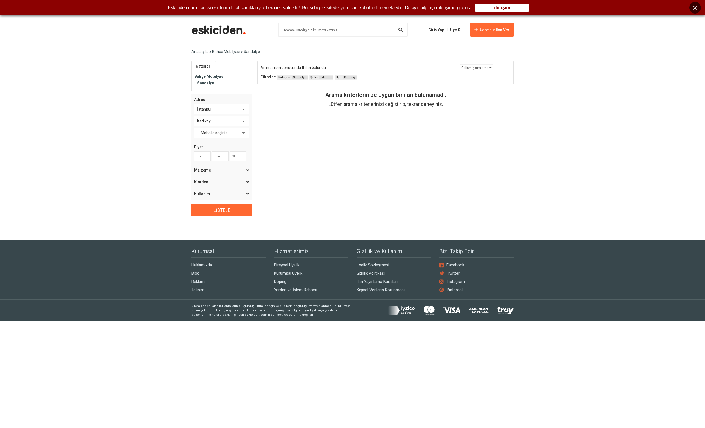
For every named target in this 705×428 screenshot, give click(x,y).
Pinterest (455, 289)
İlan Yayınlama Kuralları (377, 281)
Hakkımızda (201, 265)
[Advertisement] (385, 161)
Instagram (455, 281)
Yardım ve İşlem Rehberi (295, 289)
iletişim (502, 7)
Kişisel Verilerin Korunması (381, 289)
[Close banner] (695, 8)
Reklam (198, 281)
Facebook (455, 265)
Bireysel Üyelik (286, 265)
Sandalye (205, 83)
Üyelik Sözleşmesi (373, 265)
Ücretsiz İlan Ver (494, 30)
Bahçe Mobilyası (226, 51)
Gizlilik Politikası (371, 273)
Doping (280, 281)
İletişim (197, 289)
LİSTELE (221, 210)
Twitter (453, 273)
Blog (195, 273)
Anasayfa (199, 51)
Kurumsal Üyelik (288, 273)
